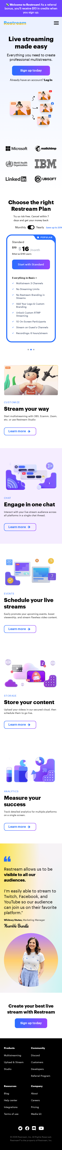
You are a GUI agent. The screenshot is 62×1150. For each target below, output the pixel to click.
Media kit (36, 1113)
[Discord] (34, 1129)
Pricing (35, 1107)
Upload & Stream (14, 1062)
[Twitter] (20, 1129)
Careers (35, 1100)
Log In (48, 79)
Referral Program (40, 1075)
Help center (10, 1100)
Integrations (11, 1107)
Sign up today (31, 70)
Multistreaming (12, 1055)
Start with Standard (31, 264)
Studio (7, 1069)
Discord (35, 1055)
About (34, 1093)
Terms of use (11, 1113)
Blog (6, 1093)
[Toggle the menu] (56, 23)
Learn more (17, 431)
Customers (37, 1062)
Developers (37, 1069)
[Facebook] (27, 1129)
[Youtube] (41, 1129)
